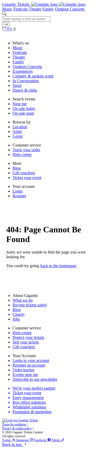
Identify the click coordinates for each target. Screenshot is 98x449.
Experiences (23, 71)
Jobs (16, 319)
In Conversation (26, 80)
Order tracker (23, 370)
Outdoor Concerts (69, 9)
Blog (17, 168)
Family (48, 9)
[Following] (4, 29)
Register (19, 196)
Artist (17, 131)
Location (20, 127)
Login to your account (31, 360)
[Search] (6, 24)
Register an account (29, 365)
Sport (17, 85)
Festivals (20, 9)
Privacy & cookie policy (17, 428)
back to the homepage (58, 265)
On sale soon (23, 113)
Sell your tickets (26, 342)
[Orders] (10, 29)
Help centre (22, 154)
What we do (23, 300)
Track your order (26, 150)
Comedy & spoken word (33, 76)
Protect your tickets (28, 337)
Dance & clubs (25, 90)
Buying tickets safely (30, 305)
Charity (19, 314)
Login (17, 191)
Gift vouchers (24, 173)
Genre (18, 136)
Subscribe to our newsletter (35, 379)
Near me (20, 104)
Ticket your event (27, 177)
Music (7, 9)
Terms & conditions (14, 424)
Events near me (25, 374)
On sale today (24, 108)
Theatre (35, 9)
